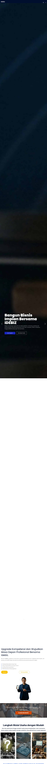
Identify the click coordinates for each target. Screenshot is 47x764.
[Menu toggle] (45, 2)
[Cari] (43, 2)
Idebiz (3, 1)
